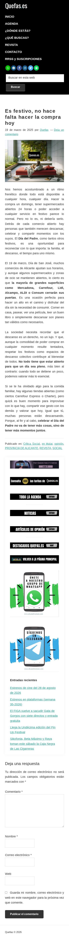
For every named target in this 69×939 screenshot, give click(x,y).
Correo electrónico (18, 855)
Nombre (11, 836)
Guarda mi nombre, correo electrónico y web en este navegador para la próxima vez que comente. (34, 897)
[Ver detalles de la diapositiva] (34, 465)
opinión (58, 443)
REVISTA (45, 448)
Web (8, 874)
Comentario (14, 791)
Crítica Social (31, 443)
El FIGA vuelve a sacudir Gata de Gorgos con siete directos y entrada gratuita (34, 716)
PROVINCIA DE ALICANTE (21, 448)
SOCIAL (57, 448)
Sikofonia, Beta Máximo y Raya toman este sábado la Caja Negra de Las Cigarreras (32, 743)
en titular (47, 443)
